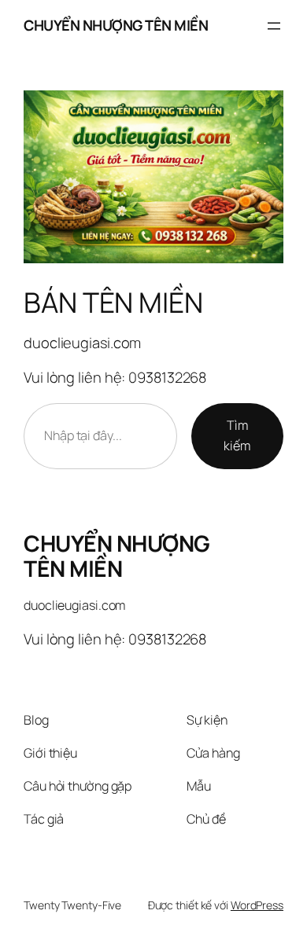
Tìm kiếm (237, 435)
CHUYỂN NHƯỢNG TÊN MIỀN (116, 25)
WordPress (257, 904)
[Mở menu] (273, 26)
